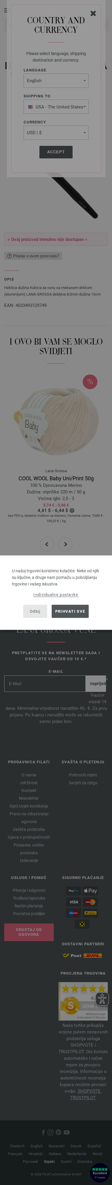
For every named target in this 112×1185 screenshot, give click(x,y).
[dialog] (56, 592)
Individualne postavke (55, 594)
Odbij (35, 611)
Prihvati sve (70, 611)
